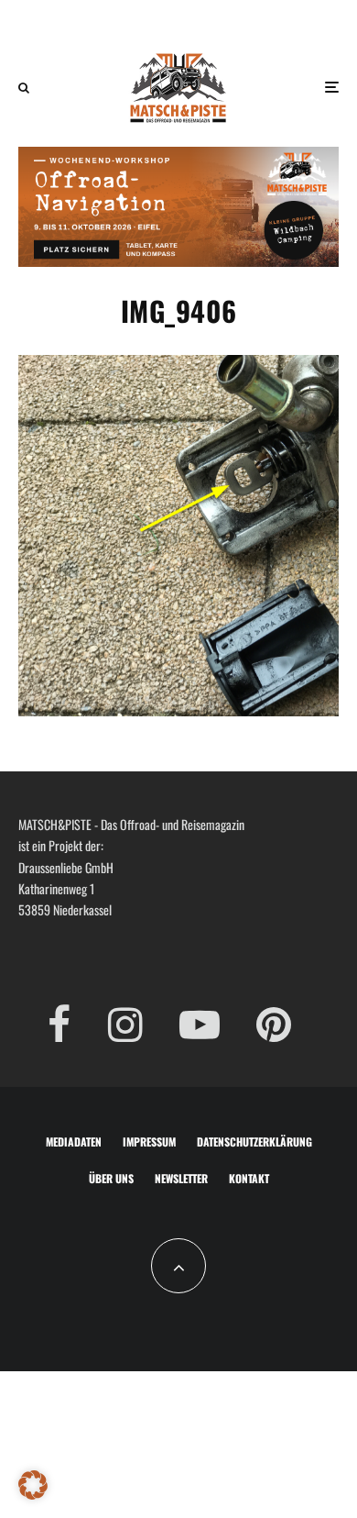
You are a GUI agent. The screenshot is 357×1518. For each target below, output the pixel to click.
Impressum (149, 1141)
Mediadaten (74, 1141)
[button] (33, 1485)
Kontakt (249, 1178)
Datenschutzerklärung (254, 1141)
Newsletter (181, 1178)
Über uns (111, 1178)
